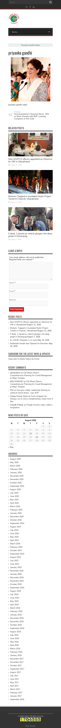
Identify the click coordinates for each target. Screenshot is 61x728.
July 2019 (14, 594)
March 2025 (15, 506)
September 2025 (17, 486)
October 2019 (16, 584)
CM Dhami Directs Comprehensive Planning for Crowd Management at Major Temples (31, 375)
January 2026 (16, 472)
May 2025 (14, 500)
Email (11, 291)
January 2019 (16, 615)
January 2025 (16, 513)
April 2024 (14, 540)
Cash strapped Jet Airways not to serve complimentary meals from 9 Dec (31, 399)
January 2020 (16, 574)
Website (12, 300)
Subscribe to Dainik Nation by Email (23, 359)
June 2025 (14, 496)
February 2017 (16, 692)
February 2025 (16, 510)
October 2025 (16, 483)
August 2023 (15, 557)
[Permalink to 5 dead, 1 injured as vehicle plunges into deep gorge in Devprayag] (30, 219)
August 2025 (15, 489)
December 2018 (17, 618)
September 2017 (17, 669)
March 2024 (15, 544)
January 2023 (16, 567)
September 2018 (17, 628)
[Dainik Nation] (30, 19)
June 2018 (14, 638)
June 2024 (14, 533)
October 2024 (16, 520)
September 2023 (17, 554)
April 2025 (14, 503)
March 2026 (15, 466)
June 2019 (14, 598)
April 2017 (14, 686)
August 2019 (15, 591)
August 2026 (15, 459)
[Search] (50, 2)
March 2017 (15, 689)
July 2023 (14, 560)
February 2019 (16, 611)
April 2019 (14, 604)
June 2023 (14, 564)
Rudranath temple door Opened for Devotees (29, 343)
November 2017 (17, 662)
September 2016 (17, 699)
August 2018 (15, 632)
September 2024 (17, 523)
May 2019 (14, 601)
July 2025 (14, 493)
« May (11, 447)
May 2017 (14, 682)
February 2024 (16, 547)
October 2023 (16, 550)
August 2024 (15, 527)
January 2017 (16, 696)
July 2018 (14, 635)
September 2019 (17, 588)
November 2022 (17, 571)
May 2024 (14, 537)
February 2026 (16, 469)
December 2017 (17, 659)
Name (11, 283)
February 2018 (16, 652)
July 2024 (14, 530)
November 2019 (17, 581)
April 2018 (14, 645)
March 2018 (15, 648)
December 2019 (17, 577)
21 (37, 437)
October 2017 (16, 665)
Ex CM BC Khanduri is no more (23, 340)
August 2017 (15, 672)
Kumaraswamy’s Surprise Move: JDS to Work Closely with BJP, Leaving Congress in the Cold (31, 115)
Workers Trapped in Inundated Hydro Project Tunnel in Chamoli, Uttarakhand (29, 197)
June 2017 (14, 679)
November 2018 (17, 621)
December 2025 (17, 476)
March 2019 (15, 608)
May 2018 (14, 642)
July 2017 (14, 676)
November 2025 (17, 479)
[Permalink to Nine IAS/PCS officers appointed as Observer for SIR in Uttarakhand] (30, 144)
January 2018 (16, 655)
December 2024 (17, 516)
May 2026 (14, 462)
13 (30, 433)
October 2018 (16, 625)
